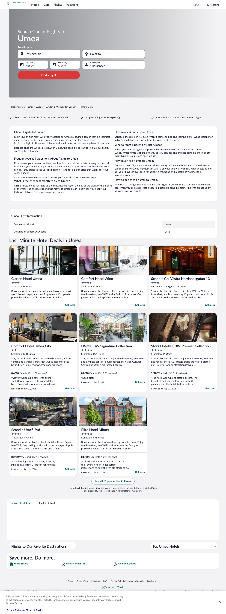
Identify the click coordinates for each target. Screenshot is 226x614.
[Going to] (113, 54)
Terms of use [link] (82, 581)
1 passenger (97, 66)
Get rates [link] (70, 305)
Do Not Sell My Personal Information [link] (128, 581)
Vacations (72, 4)
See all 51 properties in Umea (113, 481)
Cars (46, 4)
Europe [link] (39, 107)
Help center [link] (95, 581)
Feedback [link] (151, 581)
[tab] (21, 503)
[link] (35, 564)
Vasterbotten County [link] (66, 107)
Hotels (35, 4)
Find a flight (48, 75)
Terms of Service (34, 610)
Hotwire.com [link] (17, 107)
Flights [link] (29, 107)
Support (196, 5)
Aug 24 (29, 66)
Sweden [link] (49, 107)
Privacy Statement (16, 610)
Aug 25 (62, 66)
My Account (212, 5)
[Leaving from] (49, 54)
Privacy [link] (71, 581)
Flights (58, 4)
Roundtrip (23, 47)
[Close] (220, 602)
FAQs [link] (105, 581)
